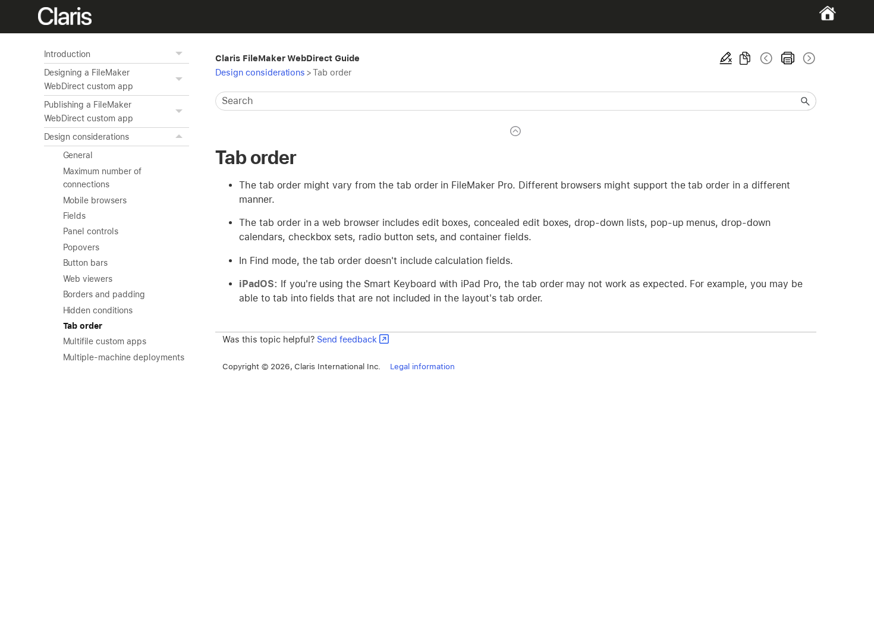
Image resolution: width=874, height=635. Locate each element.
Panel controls (90, 231)
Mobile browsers (95, 200)
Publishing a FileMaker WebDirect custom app (88, 111)
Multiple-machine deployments (123, 357)
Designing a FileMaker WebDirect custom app (88, 79)
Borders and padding (104, 294)
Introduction (67, 54)
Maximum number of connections (102, 177)
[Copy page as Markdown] (745, 58)
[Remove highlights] (726, 58)
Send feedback (347, 339)
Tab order (83, 326)
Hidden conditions (98, 310)
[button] (180, 54)
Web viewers (88, 279)
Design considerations (86, 137)
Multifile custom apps (104, 341)
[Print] (788, 58)
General (78, 155)
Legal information (422, 366)
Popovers (81, 247)
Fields (74, 216)
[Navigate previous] (766, 58)
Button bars (85, 263)
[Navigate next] (808, 58)
